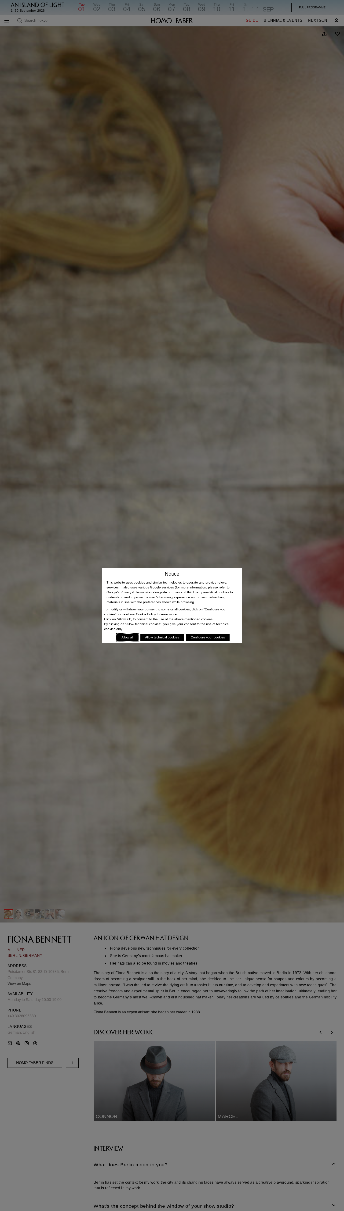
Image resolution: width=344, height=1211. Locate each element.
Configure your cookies (208, 637)
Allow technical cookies (162, 637)
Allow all (127, 637)
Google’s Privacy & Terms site (128, 592)
